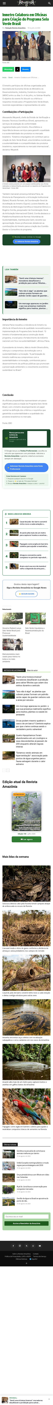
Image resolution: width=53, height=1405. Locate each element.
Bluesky (25, 69)
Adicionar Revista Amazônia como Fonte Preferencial (26, 467)
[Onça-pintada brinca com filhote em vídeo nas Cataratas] (8, 1177)
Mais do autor (32, 670)
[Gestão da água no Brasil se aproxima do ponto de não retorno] (8, 1201)
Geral (10, 77)
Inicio (4, 77)
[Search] (49, 3)
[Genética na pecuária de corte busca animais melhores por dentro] (8, 1154)
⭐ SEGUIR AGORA (26, 594)
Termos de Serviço (39, 1256)
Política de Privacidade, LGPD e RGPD (18, 1256)
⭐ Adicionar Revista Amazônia (26, 241)
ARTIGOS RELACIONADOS (14, 670)
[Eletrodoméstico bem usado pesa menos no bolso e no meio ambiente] (12, 644)
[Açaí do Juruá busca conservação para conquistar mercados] (8, 1189)
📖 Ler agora (26, 839)
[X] (26, 1245)
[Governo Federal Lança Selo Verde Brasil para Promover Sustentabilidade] (12, 618)
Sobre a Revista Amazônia (21, 1254)
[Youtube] (39, 1245)
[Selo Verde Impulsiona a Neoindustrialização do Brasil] (35, 618)
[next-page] (7, 770)
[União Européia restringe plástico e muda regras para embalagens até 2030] (8, 1166)
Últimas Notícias (21, 1259)
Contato (36, 1254)
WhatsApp (8, 69)
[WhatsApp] (33, 1245)
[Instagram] (19, 1245)
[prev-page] (4, 770)
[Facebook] (13, 1245)
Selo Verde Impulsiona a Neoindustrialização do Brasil (34, 630)
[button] (4, 3)
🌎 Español (33, 1259)
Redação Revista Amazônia (15, 28)
